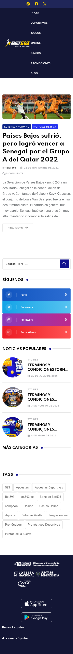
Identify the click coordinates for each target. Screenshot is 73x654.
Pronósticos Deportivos (44, 524)
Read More (15, 227)
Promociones (40, 63)
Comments (15, 173)
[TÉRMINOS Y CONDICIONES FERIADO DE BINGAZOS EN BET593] (12, 397)
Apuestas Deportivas (49, 487)
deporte (10, 515)
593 (7, 487)
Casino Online (48, 506)
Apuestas (22, 487)
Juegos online (58, 515)
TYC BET (33, 359)
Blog (34, 73)
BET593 (11, 167)
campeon (11, 506)
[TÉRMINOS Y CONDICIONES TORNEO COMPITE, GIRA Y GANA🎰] (12, 367)
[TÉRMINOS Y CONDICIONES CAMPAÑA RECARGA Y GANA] (12, 427)
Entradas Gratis (31, 515)
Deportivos (39, 22)
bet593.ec (27, 497)
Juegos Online (36, 37)
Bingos (36, 53)
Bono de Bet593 (50, 497)
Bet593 (9, 497)
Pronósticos (13, 524)
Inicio (35, 12)
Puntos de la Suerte (18, 534)
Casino (28, 506)
